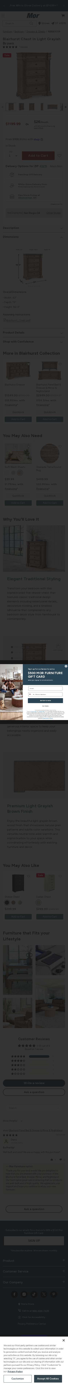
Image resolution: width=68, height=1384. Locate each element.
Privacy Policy (15, 1371)
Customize (17, 1378)
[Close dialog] (66, 666)
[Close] (64, 1340)
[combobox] (31, 694)
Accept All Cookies (48, 1378)
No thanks (45, 706)
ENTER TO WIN (45, 700)
